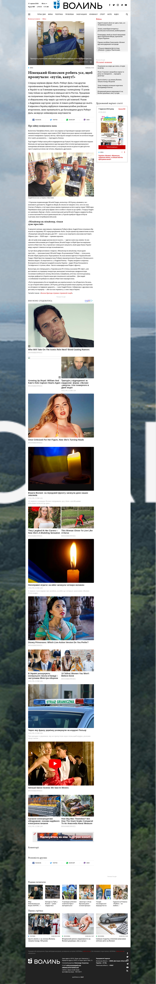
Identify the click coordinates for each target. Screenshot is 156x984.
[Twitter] (113, 5)
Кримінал (93, 14)
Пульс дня (41, 14)
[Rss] (127, 970)
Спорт (102, 14)
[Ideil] (78, 977)
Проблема (69, 14)
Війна (50, 14)
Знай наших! (81, 14)
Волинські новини (34, 19)
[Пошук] (127, 14)
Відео (116, 14)
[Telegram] (121, 5)
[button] (44, 3)
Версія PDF (122, 109)
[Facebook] (109, 5)
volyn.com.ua (87, 951)
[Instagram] (117, 5)
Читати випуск (112, 147)
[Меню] (29, 14)
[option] (112, 156)
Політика (59, 14)
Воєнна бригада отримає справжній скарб (56, 293)
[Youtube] (125, 5)
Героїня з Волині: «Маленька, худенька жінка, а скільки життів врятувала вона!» (110, 157)
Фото (109, 14)
